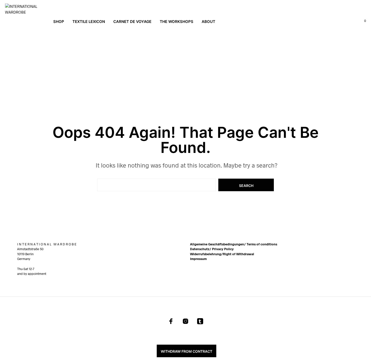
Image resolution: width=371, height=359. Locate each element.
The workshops (176, 21)
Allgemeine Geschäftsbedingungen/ (218, 244)
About (208, 21)
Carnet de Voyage (132, 21)
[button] (362, 20)
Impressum (198, 259)
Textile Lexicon (88, 21)
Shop (58, 21)
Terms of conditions (262, 244)
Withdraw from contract (186, 351)
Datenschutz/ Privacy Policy (212, 249)
